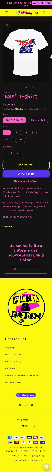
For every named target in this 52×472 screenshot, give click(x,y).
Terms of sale (20, 460)
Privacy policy (39, 451)
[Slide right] (32, 87)
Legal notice (36, 460)
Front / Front (14, 120)
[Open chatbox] (46, 466)
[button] (6, 12)
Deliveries (11, 369)
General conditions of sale (21, 376)
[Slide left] (19, 87)
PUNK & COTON (24, 447)
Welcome (10, 348)
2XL (8, 140)
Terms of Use (13, 383)
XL (37, 132)
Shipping (19, 109)
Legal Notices (13, 355)
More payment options (26, 181)
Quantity (7, 147)
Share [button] (8, 227)
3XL (21, 140)
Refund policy (23, 451)
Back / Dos (38, 120)
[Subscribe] (43, 270)
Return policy (13, 362)
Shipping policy (37, 456)
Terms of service (18, 456)
